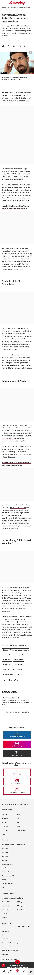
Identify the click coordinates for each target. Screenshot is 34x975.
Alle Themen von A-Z (8, 844)
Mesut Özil (23, 436)
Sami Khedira (19, 174)
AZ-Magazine (21, 906)
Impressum (5, 931)
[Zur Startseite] (17, 4)
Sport (8, 7)
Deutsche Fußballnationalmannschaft (16, 650)
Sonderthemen (21, 910)
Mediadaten (20, 898)
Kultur (19, 822)
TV (18, 818)
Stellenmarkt (21, 844)
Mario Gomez (6, 185)
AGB (3, 935)
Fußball (12, 7)
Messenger (5, 852)
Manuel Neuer (6, 593)
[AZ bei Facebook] (19, 925)
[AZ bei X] (27, 925)
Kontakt (4, 917)
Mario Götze (7, 664)
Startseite (4, 7)
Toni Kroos (16, 436)
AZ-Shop (19, 902)
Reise (18, 826)
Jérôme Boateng (8, 655)
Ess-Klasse (5, 868)
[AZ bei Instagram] (23, 925)
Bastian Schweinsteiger (18, 507)
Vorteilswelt (5, 872)
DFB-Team (15, 93)
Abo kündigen (6, 947)
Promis (4, 834)
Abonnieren (5, 906)
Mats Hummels (10, 438)
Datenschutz (5, 939)
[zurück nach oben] (17, 962)
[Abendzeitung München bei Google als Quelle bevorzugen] (25, 46)
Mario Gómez (18, 660)
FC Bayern (5, 826)
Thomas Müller (8, 674)
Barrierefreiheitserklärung (10, 943)
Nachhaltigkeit (21, 830)
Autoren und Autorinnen (9, 898)
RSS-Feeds (5, 856)
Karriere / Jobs (6, 902)
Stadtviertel (5, 818)
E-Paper (4, 913)
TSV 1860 (5, 830)
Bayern (4, 822)
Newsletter (5, 848)
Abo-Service (5, 910)
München (4, 814)
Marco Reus (7, 660)
